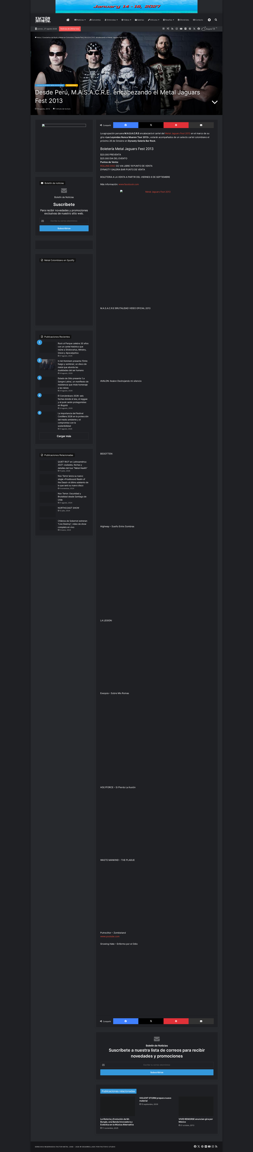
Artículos (153, 20)
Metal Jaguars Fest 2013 (177, 133)
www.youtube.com (109, 936)
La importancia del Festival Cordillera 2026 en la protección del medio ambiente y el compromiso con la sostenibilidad (73, 419)
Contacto (199, 20)
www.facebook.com (129, 184)
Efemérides (184, 20)
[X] (151, 125)
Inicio (38, 37)
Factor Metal (62, 1147)
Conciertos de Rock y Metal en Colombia (57, 37)
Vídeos (126, 20)
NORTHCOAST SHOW (68, 508)
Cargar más (64, 436)
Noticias (80, 20)
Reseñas (168, 20)
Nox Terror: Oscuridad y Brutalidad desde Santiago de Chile (72, 496)
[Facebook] (125, 125)
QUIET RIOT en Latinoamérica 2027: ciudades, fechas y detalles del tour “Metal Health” (72, 464)
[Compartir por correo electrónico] (201, 125)
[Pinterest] (176, 125)
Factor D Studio (107, 1147)
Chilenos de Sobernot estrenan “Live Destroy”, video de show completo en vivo (72, 524)
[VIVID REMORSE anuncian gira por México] (196, 1106)
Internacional (71, 85)
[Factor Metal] (43, 19)
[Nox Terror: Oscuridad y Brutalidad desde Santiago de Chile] (48, 497)
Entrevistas (111, 20)
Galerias (140, 20)
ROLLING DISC (107, 165)
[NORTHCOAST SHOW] (48, 511)
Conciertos (96, 20)
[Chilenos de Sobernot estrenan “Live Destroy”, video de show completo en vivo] (48, 524)
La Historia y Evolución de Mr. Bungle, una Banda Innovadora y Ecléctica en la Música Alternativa (117, 1122)
